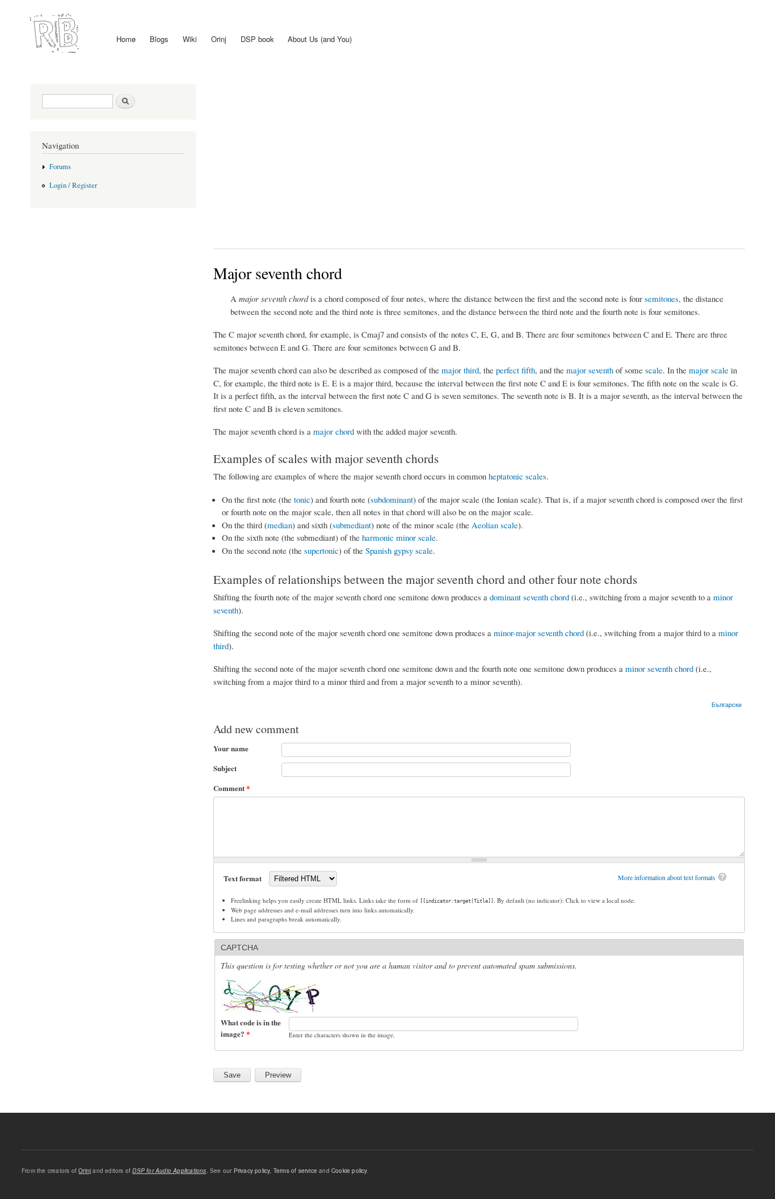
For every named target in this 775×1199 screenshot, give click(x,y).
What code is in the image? (251, 1028)
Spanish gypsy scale (399, 550)
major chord (333, 431)
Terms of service (295, 1171)
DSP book (257, 38)
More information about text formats (666, 877)
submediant (351, 525)
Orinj (218, 38)
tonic (302, 499)
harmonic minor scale (399, 537)
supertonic (321, 550)
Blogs (159, 38)
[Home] (56, 33)
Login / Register (73, 185)
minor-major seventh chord (539, 632)
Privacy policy (252, 1171)
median (279, 525)
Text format (243, 878)
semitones (662, 298)
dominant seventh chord (529, 597)
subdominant (391, 499)
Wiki (190, 38)
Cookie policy (349, 1171)
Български (726, 704)
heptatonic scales (517, 476)
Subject (225, 768)
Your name (230, 748)
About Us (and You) (320, 38)
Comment (231, 787)
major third (460, 370)
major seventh (589, 370)
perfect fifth (515, 370)
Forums (60, 166)
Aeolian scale (494, 525)
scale (654, 370)
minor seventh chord (659, 668)
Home (126, 38)
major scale (708, 370)
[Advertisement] (479, 157)
